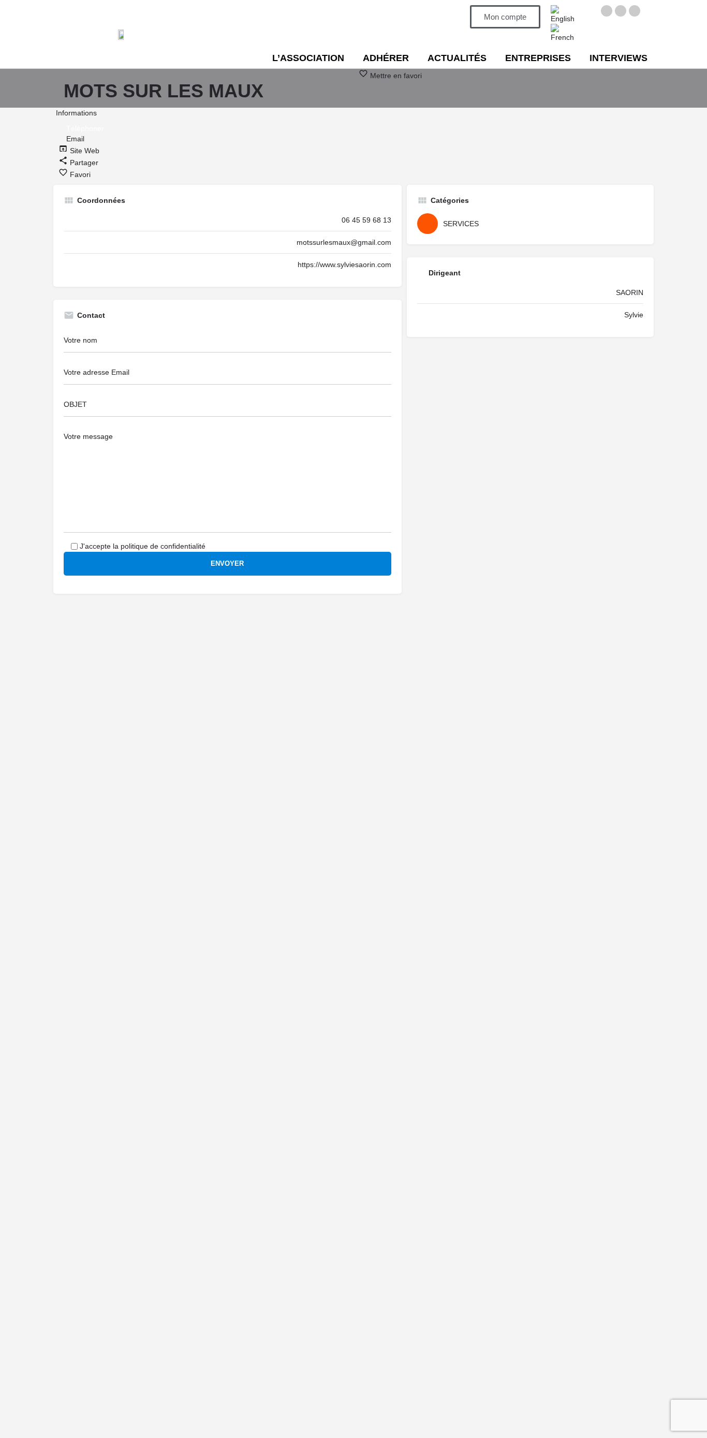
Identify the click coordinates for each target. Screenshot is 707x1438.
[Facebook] (606, 11)
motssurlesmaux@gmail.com (344, 242)
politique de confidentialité (163, 546)
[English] (564, 14)
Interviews (618, 58)
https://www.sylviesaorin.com (344, 264)
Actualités (457, 58)
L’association (308, 58)
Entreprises (538, 58)
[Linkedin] (634, 11)
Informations (76, 113)
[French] (564, 32)
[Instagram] (620, 11)
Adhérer (386, 58)
